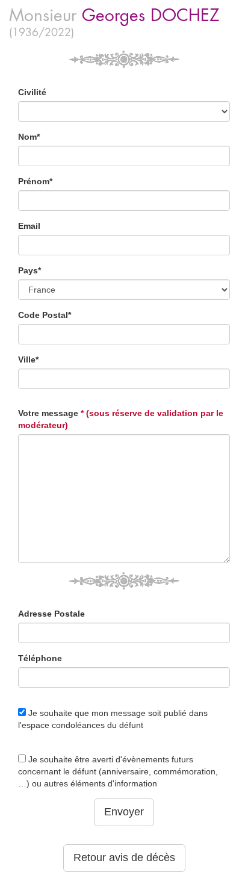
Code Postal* (44, 315)
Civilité (32, 92)
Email (29, 226)
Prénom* (35, 181)
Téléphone (40, 658)
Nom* (29, 137)
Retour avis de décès (124, 857)
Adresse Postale (51, 613)
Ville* (28, 359)
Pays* (29, 270)
